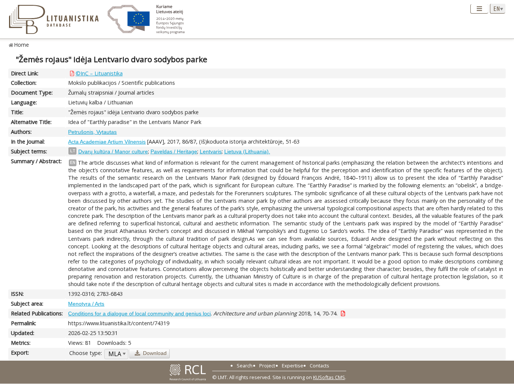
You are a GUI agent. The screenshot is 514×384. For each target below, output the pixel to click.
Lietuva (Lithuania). (247, 151)
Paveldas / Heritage (174, 151)
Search (244, 365)
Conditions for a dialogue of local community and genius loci (139, 314)
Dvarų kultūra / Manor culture (113, 151)
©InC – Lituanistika (99, 73)
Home (21, 44)
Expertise (292, 365)
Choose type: (85, 352)
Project (267, 365)
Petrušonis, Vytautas (92, 132)
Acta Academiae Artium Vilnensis (107, 142)
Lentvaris (211, 151)
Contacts (319, 365)
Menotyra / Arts (86, 304)
